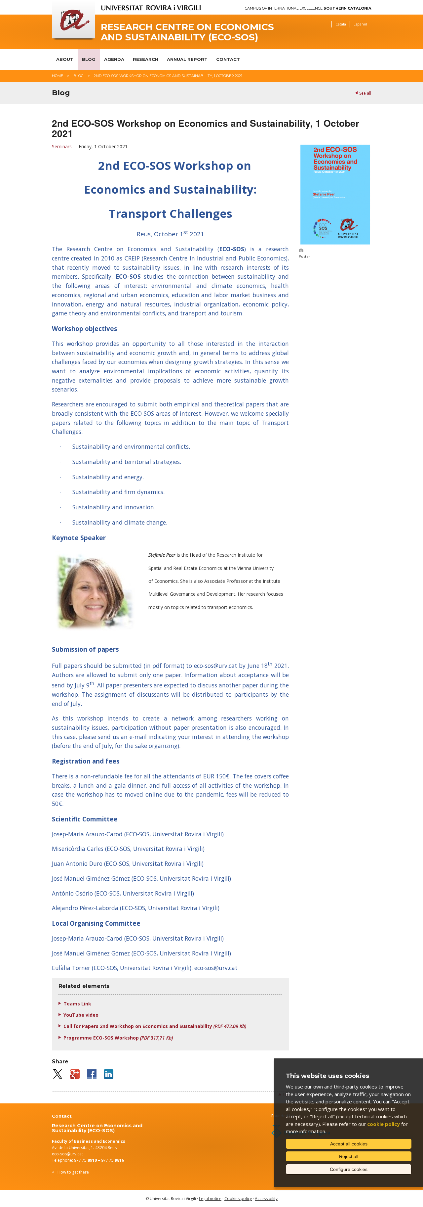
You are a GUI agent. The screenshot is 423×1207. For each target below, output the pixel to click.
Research (145, 59)
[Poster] (335, 244)
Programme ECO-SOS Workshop (118, 1038)
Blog (89, 59)
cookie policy (383, 1124)
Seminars (62, 146)
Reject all (348, 1156)
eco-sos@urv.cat (67, 1154)
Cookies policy (238, 1198)
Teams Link (77, 1003)
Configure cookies (348, 1169)
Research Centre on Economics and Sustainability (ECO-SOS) (187, 32)
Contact (228, 59)
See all (365, 93)
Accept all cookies (348, 1143)
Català (340, 24)
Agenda (114, 59)
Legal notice (210, 1198)
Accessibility (266, 1198)
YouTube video (80, 1015)
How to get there (73, 1172)
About (64, 59)
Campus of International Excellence (308, 8)
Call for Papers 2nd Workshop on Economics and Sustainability (154, 1026)
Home (57, 75)
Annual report (187, 59)
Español (360, 24)
